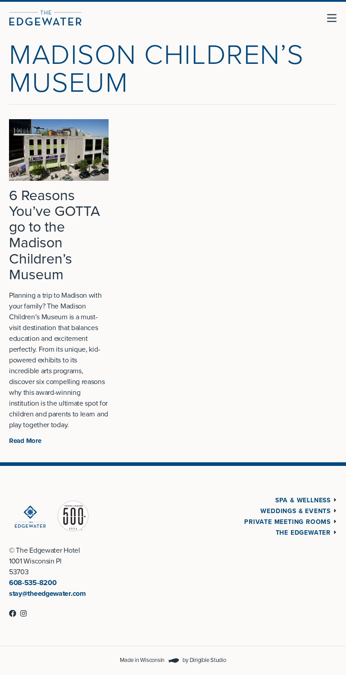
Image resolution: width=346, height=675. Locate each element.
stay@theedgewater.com (47, 593)
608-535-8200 (32, 582)
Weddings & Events (295, 511)
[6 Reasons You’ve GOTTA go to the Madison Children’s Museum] (59, 150)
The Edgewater (303, 532)
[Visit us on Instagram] (23, 613)
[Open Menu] (335, 18)
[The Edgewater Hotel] (45, 18)
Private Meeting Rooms (287, 522)
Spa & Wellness (303, 500)
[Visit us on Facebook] (12, 613)
